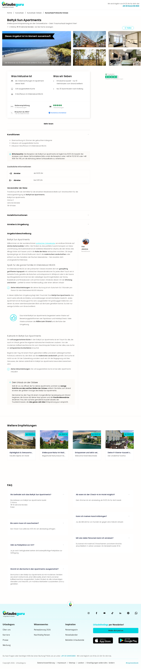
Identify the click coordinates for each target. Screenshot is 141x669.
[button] (89, 39)
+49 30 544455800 (68, 656)
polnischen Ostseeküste (45, 243)
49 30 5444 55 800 (131, 6)
